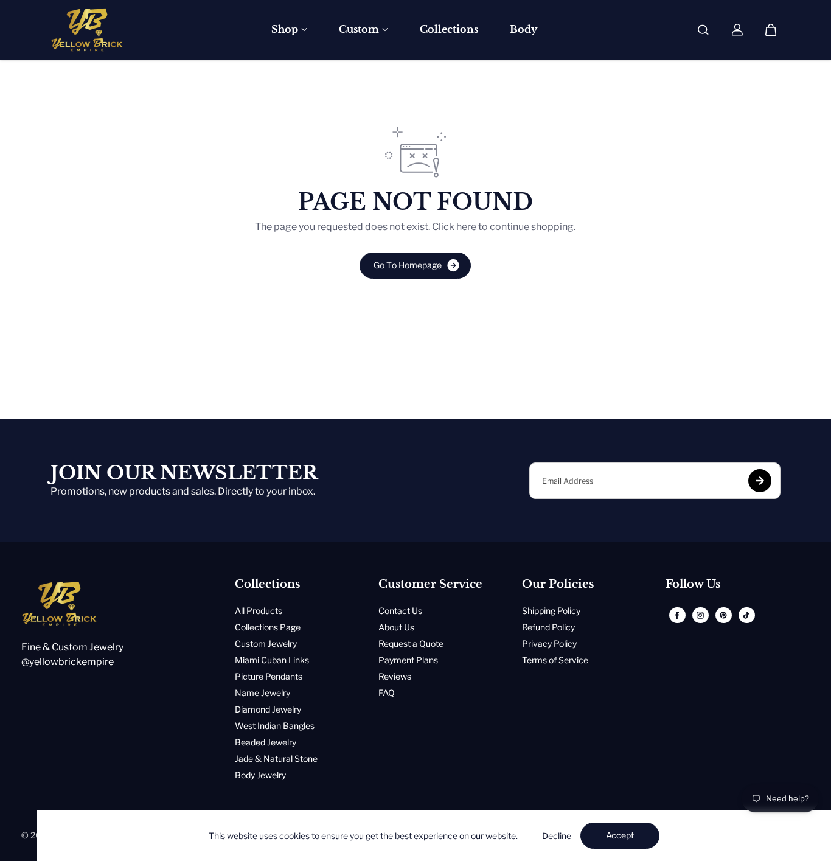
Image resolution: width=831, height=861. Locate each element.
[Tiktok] (746, 615)
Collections (449, 29)
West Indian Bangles (275, 725)
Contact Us (400, 610)
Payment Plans (408, 660)
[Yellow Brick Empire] (86, 30)
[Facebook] (677, 615)
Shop (284, 29)
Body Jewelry (260, 775)
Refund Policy (548, 627)
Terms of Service (555, 660)
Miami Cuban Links (272, 660)
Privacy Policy (549, 643)
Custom (359, 29)
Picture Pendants (268, 676)
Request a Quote (410, 643)
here (466, 226)
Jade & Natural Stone (276, 758)
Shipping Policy (551, 610)
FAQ (386, 693)
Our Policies (558, 584)
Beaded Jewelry (265, 742)
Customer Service (430, 584)
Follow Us (693, 584)
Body (523, 29)
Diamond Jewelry (268, 709)
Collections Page (268, 627)
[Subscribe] (759, 480)
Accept (620, 835)
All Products (258, 610)
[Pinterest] (723, 615)
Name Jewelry (262, 693)
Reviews (394, 676)
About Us (396, 627)
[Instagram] (700, 615)
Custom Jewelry (266, 643)
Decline (556, 836)
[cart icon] (771, 30)
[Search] (703, 30)
